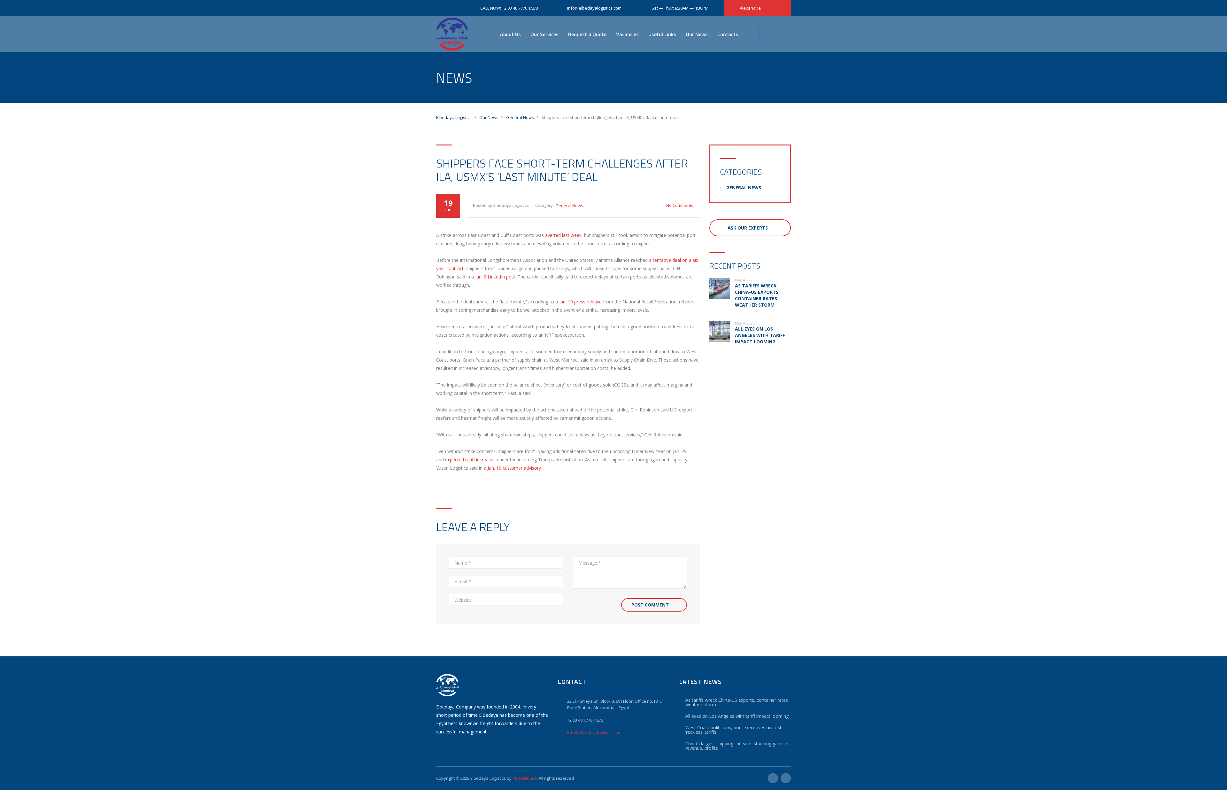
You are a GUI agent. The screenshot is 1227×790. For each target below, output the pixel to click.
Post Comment (650, 605)
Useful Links (662, 34)
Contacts (727, 34)
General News (569, 205)
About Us (510, 34)
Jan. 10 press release (580, 302)
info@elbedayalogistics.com (594, 732)
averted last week (563, 235)
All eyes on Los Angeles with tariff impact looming (760, 335)
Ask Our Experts (748, 228)
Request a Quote (587, 34)
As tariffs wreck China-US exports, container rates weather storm (757, 295)
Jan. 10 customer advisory (514, 468)
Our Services (544, 34)
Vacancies (627, 34)
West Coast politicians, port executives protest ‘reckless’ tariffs (733, 729)
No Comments (679, 205)
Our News (697, 34)
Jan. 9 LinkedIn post (495, 277)
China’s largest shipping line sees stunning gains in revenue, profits (736, 745)
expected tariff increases (470, 460)
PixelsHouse (525, 778)
